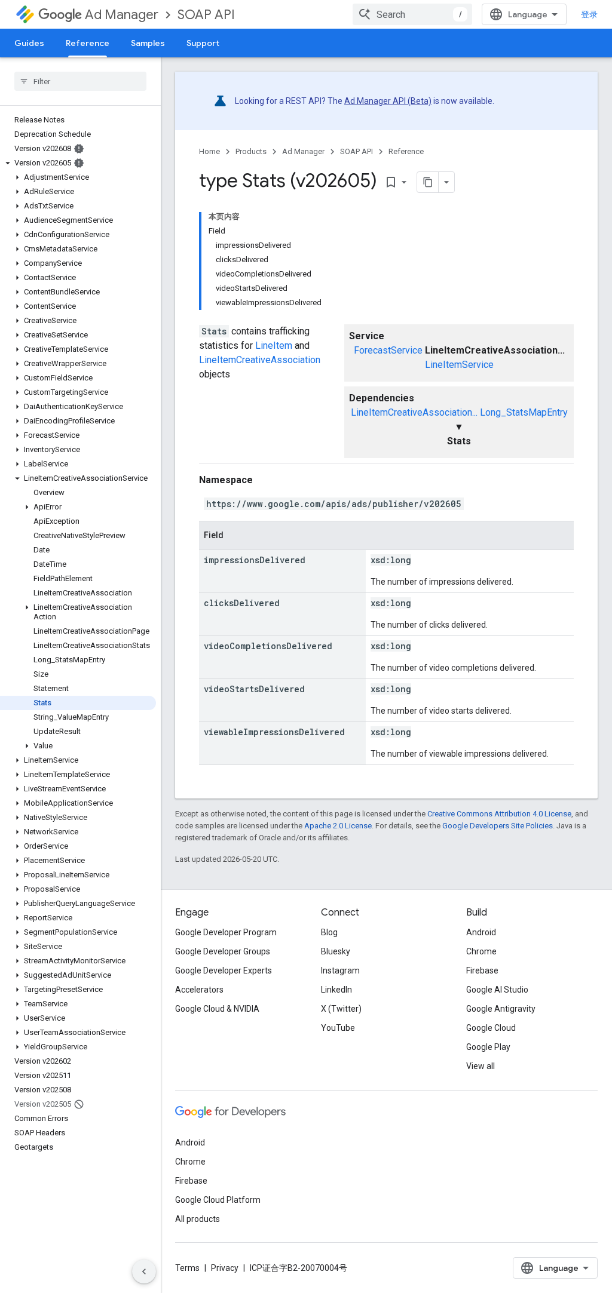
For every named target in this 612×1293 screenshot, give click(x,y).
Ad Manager (121, 15)
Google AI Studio (497, 989)
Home (209, 151)
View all (480, 1066)
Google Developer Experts (223, 970)
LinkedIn (336, 989)
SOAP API (206, 15)
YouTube (338, 1028)
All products (197, 1219)
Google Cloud (491, 1028)
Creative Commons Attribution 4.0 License (499, 813)
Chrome (481, 951)
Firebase (482, 970)
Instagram (340, 970)
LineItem (273, 345)
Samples (148, 43)
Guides (29, 43)
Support (202, 43)
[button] (78, 163)
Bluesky (335, 951)
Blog (329, 932)
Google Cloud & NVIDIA (217, 1008)
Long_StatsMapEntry (524, 412)
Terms (187, 1268)
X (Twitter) (341, 1008)
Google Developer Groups (222, 951)
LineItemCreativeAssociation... (414, 412)
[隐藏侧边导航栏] (144, 1271)
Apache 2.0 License (338, 825)
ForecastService (388, 350)
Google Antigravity (501, 1008)
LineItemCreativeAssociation (259, 360)
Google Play (488, 1047)
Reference (87, 43)
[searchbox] (80, 81)
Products (251, 151)
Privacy (224, 1268)
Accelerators (199, 989)
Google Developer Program (226, 932)
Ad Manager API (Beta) (388, 101)
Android (481, 932)
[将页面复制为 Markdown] (428, 182)
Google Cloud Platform (218, 1200)
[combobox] (412, 14)
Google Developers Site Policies (497, 825)
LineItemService (459, 364)
